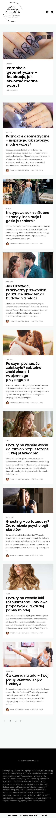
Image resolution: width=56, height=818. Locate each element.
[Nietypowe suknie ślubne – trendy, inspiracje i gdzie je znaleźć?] (28, 191)
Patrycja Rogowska (19, 170)
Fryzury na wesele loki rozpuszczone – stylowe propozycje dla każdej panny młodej (27, 604)
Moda (8, 208)
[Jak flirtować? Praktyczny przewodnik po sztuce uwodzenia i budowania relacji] (28, 265)
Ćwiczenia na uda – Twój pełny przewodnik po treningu (27, 679)
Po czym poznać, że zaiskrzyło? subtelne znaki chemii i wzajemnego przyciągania (23, 371)
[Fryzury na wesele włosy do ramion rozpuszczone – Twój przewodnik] (28, 424)
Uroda (9, 64)
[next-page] (49, 37)
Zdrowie (10, 671)
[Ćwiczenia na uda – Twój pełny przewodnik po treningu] (28, 654)
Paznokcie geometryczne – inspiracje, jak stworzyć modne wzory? (22, 76)
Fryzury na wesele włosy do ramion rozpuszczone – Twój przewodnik (27, 449)
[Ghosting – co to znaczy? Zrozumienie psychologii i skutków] (28, 500)
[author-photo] (8, 170)
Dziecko (9, 282)
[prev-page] (44, 37)
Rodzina (9, 517)
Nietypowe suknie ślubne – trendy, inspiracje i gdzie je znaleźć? (27, 216)
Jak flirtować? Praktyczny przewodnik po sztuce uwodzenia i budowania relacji (26, 292)
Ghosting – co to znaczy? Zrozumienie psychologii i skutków (27, 525)
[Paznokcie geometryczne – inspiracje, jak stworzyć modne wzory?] (28, 115)
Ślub (8, 593)
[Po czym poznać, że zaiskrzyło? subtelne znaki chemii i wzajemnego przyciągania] (28, 342)
